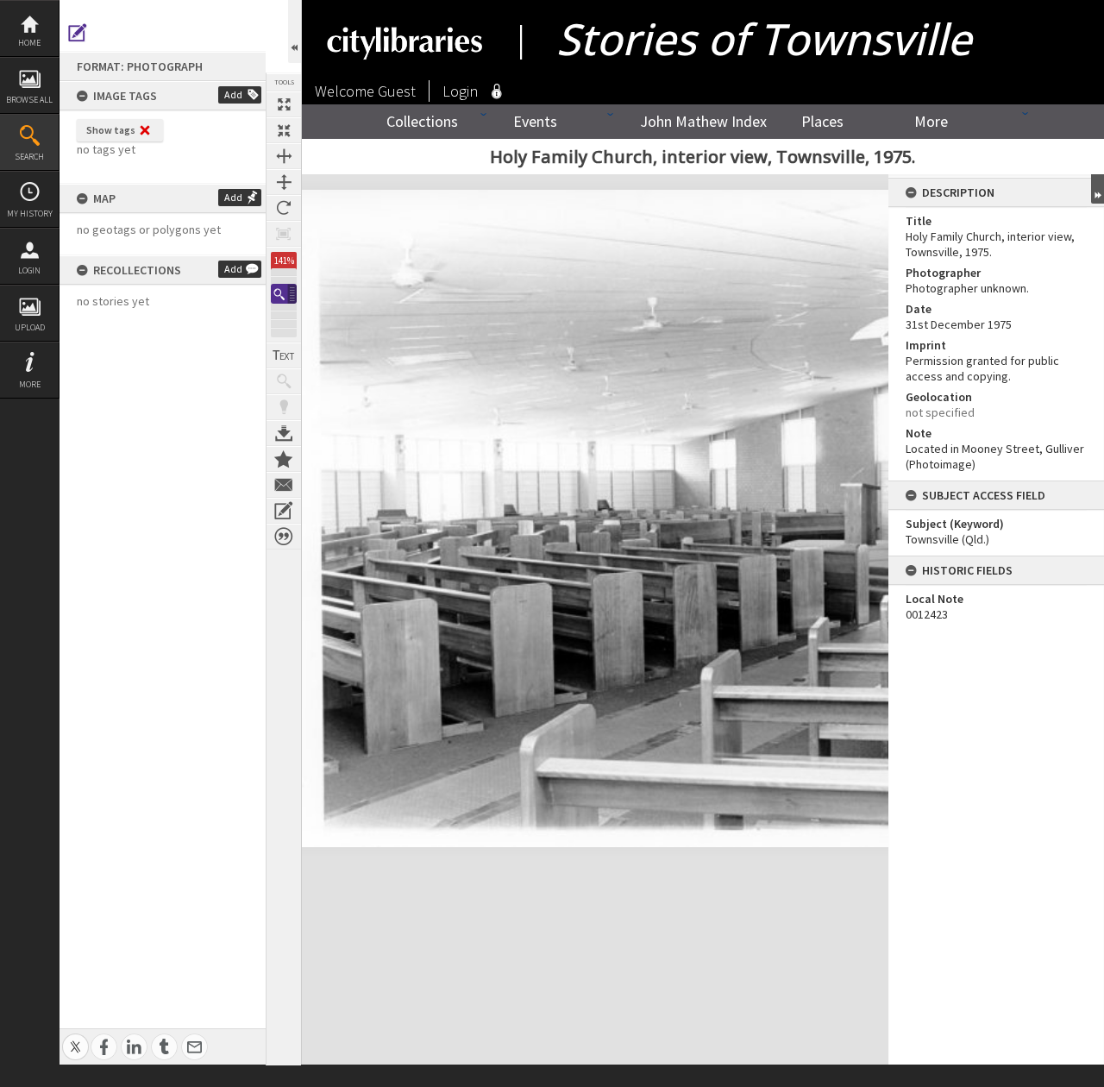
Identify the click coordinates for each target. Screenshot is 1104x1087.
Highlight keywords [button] (284, 407)
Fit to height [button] (284, 182)
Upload (30, 327)
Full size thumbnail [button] (284, 104)
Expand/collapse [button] (1097, 189)
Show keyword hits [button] (284, 381)
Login (29, 270)
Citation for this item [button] (284, 537)
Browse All (29, 99)
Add (233, 94)
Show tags (110, 129)
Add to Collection (284, 459)
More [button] (30, 384)
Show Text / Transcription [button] (284, 355)
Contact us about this (284, 485)
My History (30, 213)
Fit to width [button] (284, 156)
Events (535, 121)
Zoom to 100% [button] (284, 234)
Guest (397, 91)
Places (822, 121)
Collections (422, 121)
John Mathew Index (703, 121)
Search (29, 156)
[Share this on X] (75, 1037)
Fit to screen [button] (284, 130)
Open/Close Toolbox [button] (294, 31)
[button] (284, 294)
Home (29, 42)
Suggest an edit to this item (77, 32)
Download (284, 433)
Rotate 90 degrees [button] (284, 208)
